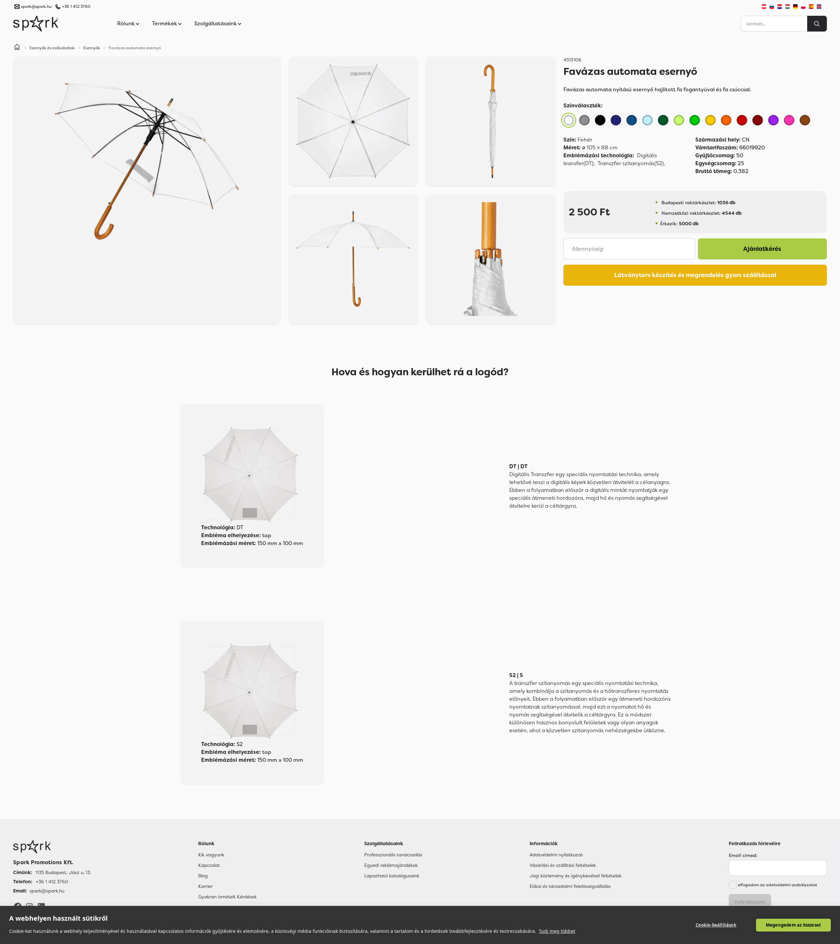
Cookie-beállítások (716, 925)
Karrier (205, 886)
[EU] (821, 6)
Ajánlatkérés (762, 249)
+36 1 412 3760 (76, 6)
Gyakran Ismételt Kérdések (227, 897)
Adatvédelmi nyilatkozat (556, 855)
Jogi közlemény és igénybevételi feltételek (575, 876)
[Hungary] (787, 6)
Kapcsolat (209, 865)
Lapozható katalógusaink (391, 876)
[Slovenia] (771, 6)
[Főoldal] (52, 846)
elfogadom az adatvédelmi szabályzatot (777, 885)
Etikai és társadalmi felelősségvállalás (570, 886)
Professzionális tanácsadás (393, 855)
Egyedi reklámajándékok (391, 865)
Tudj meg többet (557, 931)
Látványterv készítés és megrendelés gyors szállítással (695, 275)
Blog (203, 876)
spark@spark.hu (47, 891)
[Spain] (811, 6)
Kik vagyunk (211, 855)
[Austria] (763, 6)
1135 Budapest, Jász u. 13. (63, 872)
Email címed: (743, 855)
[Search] (817, 24)
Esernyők (91, 48)
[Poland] (803, 6)
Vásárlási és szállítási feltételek (563, 865)
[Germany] (795, 6)
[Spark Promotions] (35, 24)
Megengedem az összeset (793, 925)
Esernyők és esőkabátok (52, 48)
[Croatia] (779, 6)
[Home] (17, 48)
